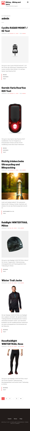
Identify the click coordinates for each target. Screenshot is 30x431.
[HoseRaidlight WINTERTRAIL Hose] (15, 350)
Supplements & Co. (8, 211)
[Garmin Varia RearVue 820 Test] (15, 97)
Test (4, 78)
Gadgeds (5, 76)
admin (5, 18)
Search (9, 419)
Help (21, 419)
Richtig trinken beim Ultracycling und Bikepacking (13, 164)
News (15, 419)
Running (5, 269)
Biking (5, 74)
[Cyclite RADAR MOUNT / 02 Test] (15, 37)
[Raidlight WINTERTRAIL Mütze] (15, 232)
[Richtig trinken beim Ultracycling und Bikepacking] (15, 174)
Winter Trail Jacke (12, 280)
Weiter (20, 398)
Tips (4, 213)
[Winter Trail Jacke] (15, 286)
